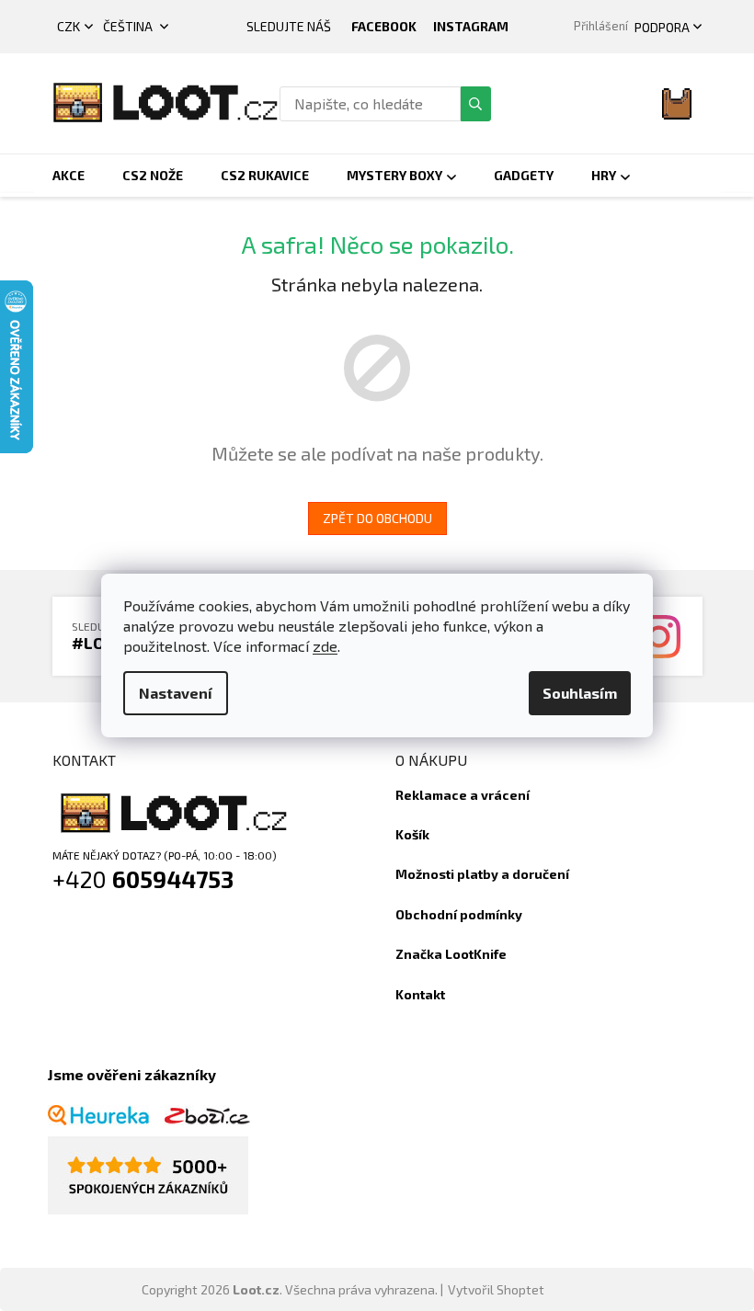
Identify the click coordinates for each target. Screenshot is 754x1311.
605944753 (173, 879)
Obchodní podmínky (458, 914)
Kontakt (420, 994)
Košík (412, 834)
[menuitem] (68, 175)
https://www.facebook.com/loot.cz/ (384, 26)
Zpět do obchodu (377, 518)
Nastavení (175, 692)
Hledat (475, 103)
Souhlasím (580, 692)
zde (325, 646)
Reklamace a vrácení (462, 795)
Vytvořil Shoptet (496, 1289)
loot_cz (470, 26)
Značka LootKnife (451, 954)
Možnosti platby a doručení (482, 874)
